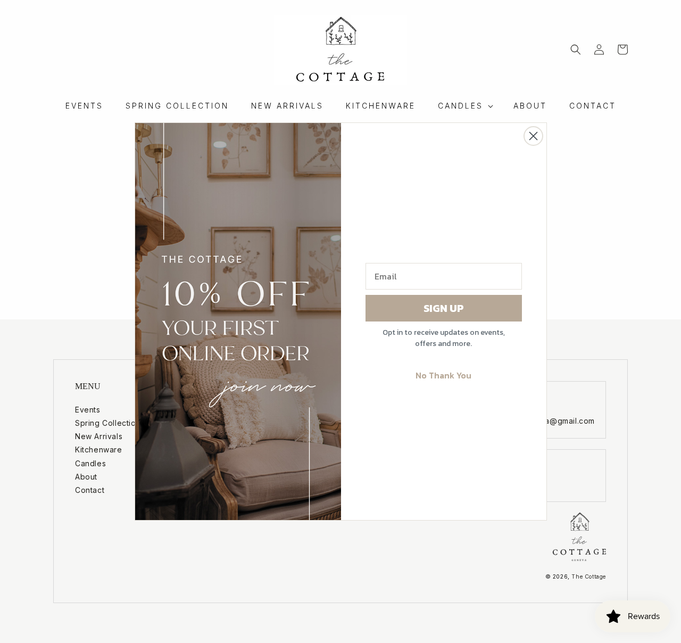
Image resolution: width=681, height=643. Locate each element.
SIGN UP (443, 308)
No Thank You (443, 375)
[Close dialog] (533, 136)
